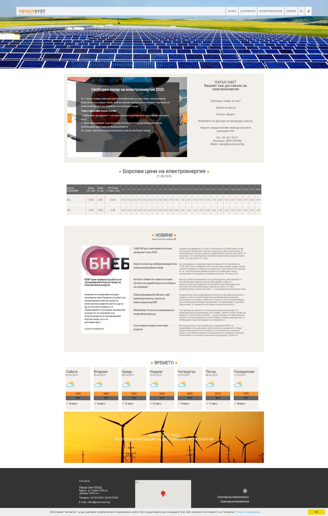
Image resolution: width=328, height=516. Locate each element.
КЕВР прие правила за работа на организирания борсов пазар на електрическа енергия (103, 282)
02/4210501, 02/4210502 (104, 497)
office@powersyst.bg (98, 502)
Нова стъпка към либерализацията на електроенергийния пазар (155, 266)
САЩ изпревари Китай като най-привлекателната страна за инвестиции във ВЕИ (152, 298)
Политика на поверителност (233, 496)
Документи (247, 11)
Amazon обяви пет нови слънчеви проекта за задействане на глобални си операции (154, 283)
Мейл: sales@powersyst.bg (227, 144)
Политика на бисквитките (235, 501)
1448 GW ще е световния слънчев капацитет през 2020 (153, 250)
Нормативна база (270, 11)
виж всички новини (163, 239)
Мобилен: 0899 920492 (227, 140)
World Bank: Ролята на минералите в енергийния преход (154, 312)
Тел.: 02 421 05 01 (227, 137)
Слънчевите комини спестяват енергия (151, 327)
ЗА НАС (232, 11)
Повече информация (248, 512)
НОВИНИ (291, 11)
